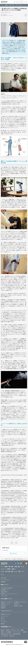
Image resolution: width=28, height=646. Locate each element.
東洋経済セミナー (17, 603)
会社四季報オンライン (5, 589)
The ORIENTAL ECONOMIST (6, 588)
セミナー (3, 569)
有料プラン (3, 617)
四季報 (8, 569)
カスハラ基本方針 (4, 635)
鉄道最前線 (3, 581)
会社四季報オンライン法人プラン (20, 602)
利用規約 (2, 623)
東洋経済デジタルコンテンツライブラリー (9, 593)
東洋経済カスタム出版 (18, 605)
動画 (21, 5)
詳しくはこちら (13, 553)
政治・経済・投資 (9, 571)
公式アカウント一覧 (15, 630)
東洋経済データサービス (5, 603)
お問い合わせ (11, 635)
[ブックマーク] (25, 15)
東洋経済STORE (4, 591)
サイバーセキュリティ (5, 579)
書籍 (13, 569)
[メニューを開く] (26, 2)
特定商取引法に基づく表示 (6, 633)
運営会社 (2, 630)
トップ (2, 5)
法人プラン (3, 619)
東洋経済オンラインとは (5, 614)
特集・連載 (11, 5)
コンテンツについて (5, 616)
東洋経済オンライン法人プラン (7, 602)
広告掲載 (22, 630)
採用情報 (7, 630)
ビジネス (3, 571)
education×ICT (4, 577)
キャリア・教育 (17, 571)
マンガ (24, 5)
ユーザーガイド (4, 621)
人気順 (16, 5)
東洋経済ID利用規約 (16, 633)
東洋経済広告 (3, 605)
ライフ (22, 571)
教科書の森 (3, 607)
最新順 (6, 5)
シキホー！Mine (4, 595)
